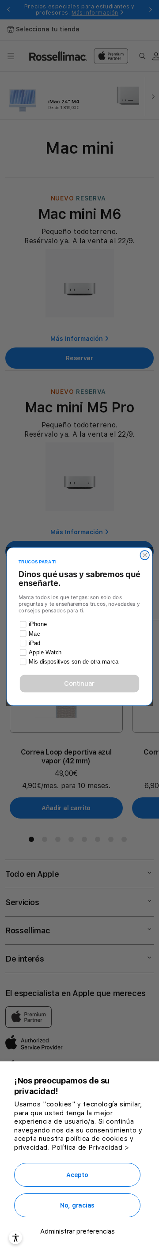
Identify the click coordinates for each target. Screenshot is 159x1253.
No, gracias (77, 1205)
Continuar (79, 683)
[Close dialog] (144, 555)
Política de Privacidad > (90, 1147)
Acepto (77, 1174)
